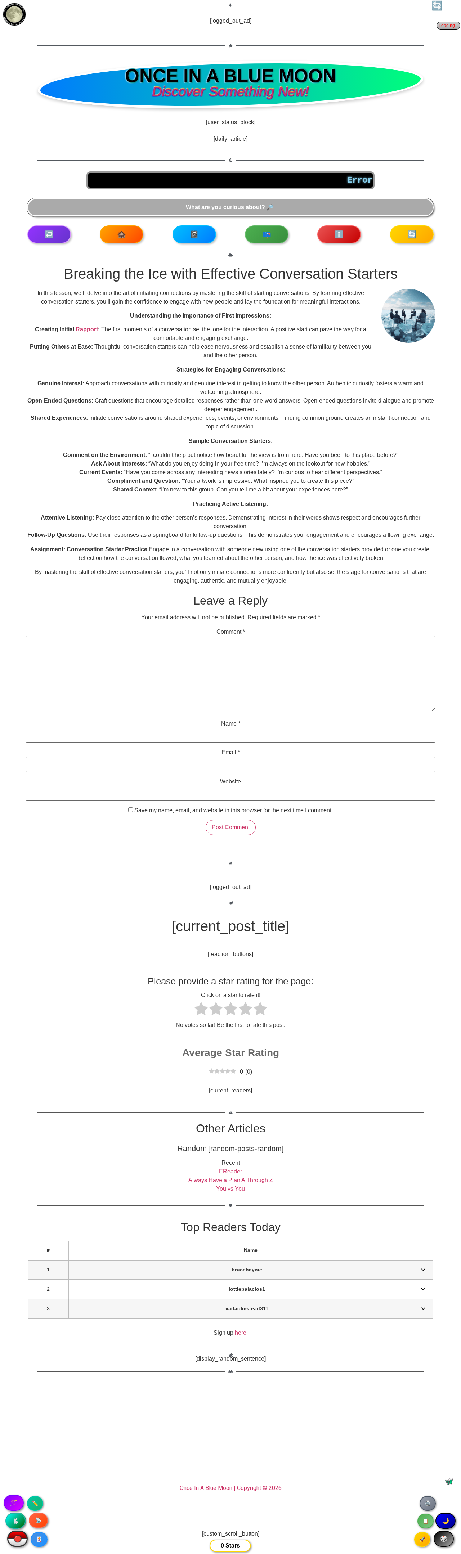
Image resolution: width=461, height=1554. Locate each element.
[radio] (201, 1010)
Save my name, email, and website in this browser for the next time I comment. (233, 810)
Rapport (87, 329)
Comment (230, 632)
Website (230, 782)
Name (230, 724)
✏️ (35, 1503)
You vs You (230, 1189)
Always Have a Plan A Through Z (230, 1180)
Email (230, 752)
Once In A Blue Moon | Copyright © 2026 (231, 1488)
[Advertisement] (230, 1432)
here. (241, 1333)
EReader (230, 1171)
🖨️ (428, 1503)
